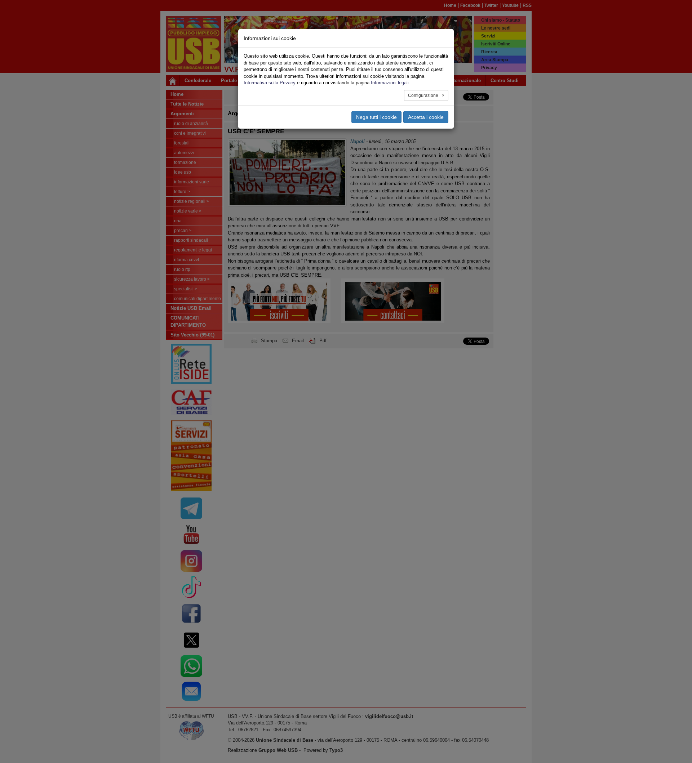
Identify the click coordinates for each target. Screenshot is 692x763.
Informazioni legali (390, 82)
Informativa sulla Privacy (270, 82)
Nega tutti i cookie (376, 117)
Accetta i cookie (426, 117)
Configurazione (423, 95)
